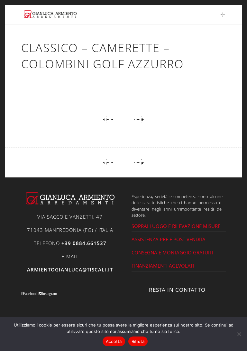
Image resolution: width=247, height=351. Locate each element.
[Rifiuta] (239, 334)
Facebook (30, 294)
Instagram (49, 294)
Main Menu (223, 14)
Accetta (114, 341)
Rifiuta (138, 341)
